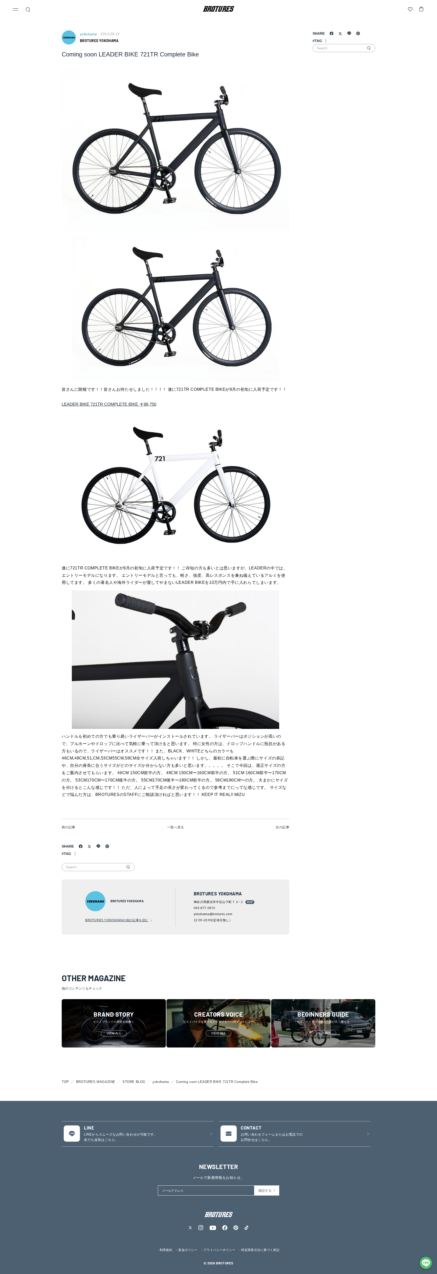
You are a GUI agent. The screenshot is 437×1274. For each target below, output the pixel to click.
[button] (15, 10)
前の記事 (68, 827)
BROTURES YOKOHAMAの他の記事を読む (116, 920)
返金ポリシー (188, 1250)
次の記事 (282, 827)
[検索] (127, 867)
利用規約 (166, 1250)
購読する (265, 1191)
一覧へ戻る (175, 827)
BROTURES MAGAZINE (95, 1082)
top (65, 1082)
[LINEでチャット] (426, 1263)
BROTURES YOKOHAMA (99, 40)
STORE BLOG (133, 1082)
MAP (250, 901)
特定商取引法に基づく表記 (260, 1250)
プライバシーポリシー (219, 1250)
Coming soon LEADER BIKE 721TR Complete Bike (217, 1082)
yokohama (160, 1082)
